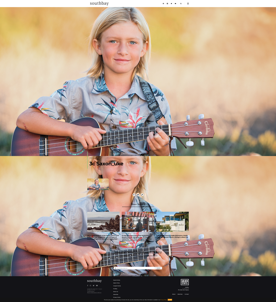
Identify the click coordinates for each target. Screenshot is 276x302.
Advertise (115, 294)
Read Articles (116, 280)
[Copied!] (142, 194)
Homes (158, 233)
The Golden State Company (183, 289)
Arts (88, 233)
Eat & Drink (125, 233)
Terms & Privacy (90, 291)
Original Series (117, 286)
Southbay (187, 287)
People (91, 233)
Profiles (115, 288)
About (173, 294)
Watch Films (116, 283)
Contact (187, 294)
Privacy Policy (116, 297)
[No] (274, 300)
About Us (115, 291)
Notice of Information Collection (94, 292)
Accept (170, 299)
